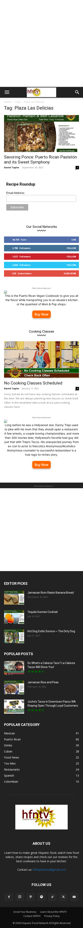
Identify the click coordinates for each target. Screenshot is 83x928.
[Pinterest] (31, 897)
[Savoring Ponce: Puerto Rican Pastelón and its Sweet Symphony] (41, 133)
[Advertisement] (41, 43)
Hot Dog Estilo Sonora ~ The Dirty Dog (51, 631)
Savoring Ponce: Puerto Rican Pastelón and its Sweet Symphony (40, 159)
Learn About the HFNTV (53, 912)
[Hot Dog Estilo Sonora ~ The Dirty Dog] (14, 636)
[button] (6, 92)
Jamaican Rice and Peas (43, 682)
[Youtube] (74, 897)
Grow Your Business (24, 912)
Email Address (15, 192)
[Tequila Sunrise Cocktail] (14, 617)
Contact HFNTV (31, 916)
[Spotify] (41, 897)
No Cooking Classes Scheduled (33, 383)
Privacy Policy (52, 916)
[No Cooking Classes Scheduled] (41, 359)
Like (74, 239)
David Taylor (11, 167)
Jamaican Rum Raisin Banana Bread (50, 592)
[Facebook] (9, 897)
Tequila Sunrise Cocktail (42, 612)
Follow (71, 248)
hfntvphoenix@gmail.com (49, 869)
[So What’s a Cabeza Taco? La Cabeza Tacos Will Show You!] (14, 668)
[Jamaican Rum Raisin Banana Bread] (14, 598)
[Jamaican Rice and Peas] (14, 687)
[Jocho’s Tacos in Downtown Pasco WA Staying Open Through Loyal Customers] (14, 707)
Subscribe (70, 273)
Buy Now (41, 314)
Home (7, 102)
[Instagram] (20, 897)
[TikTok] (52, 897)
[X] (63, 897)
